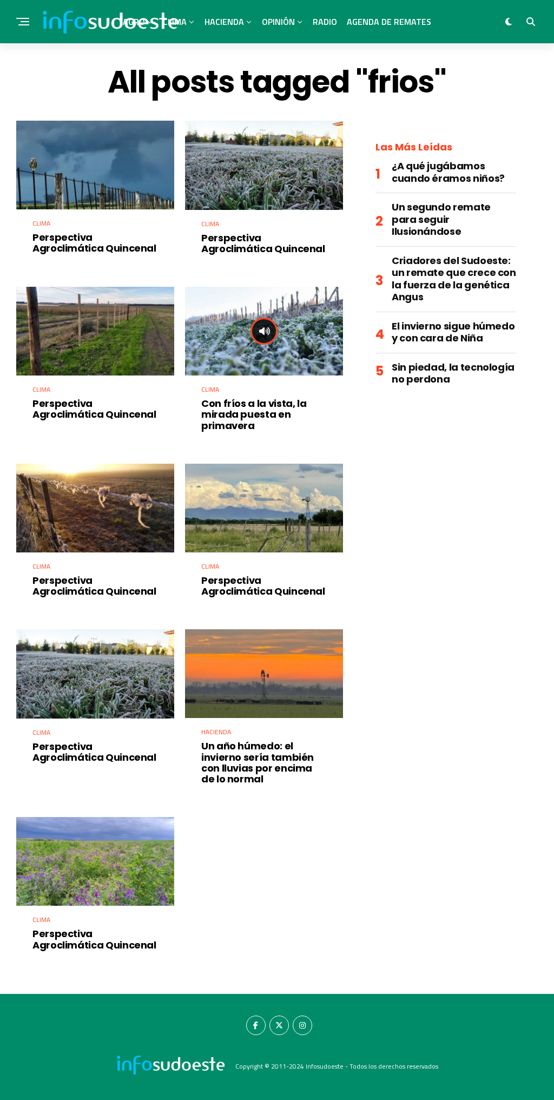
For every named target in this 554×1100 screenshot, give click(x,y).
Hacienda (224, 21)
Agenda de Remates (389, 21)
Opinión (278, 21)
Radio (325, 21)
